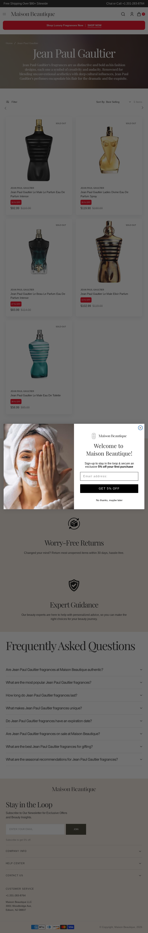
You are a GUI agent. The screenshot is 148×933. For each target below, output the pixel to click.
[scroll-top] (140, 925)
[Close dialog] (140, 428)
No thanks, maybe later (109, 500)
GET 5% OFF (109, 488)
